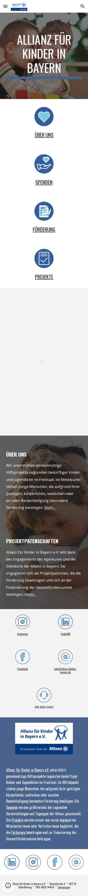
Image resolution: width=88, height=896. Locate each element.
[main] (44, 56)
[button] (5, 6)
